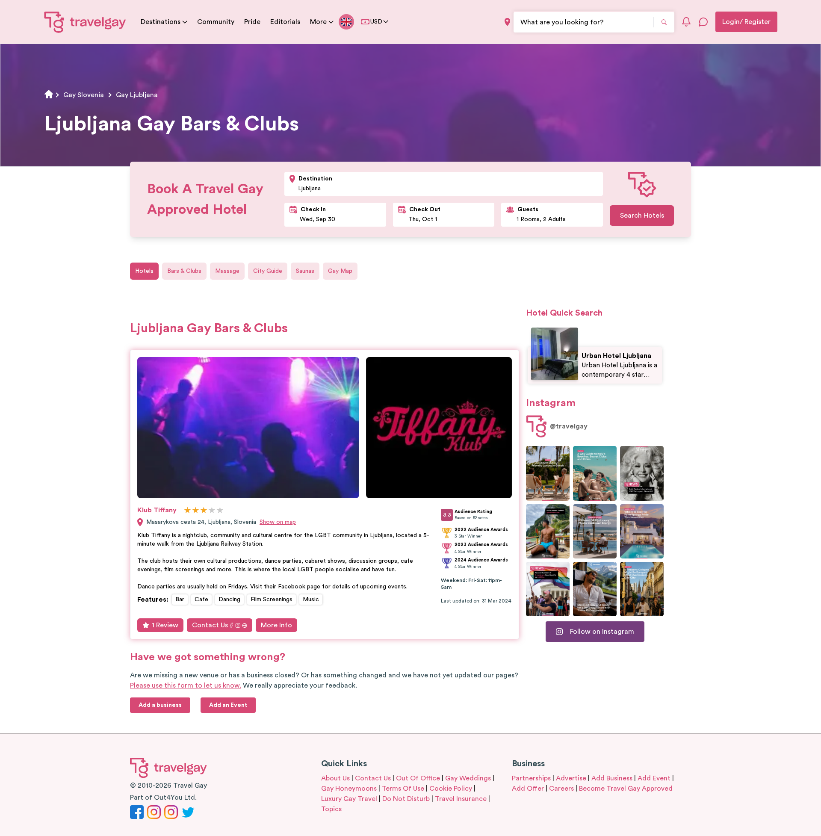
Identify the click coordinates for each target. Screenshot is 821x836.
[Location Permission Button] (507, 22)
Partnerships (531, 778)
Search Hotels (642, 215)
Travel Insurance (461, 798)
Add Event (654, 778)
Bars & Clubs (184, 271)
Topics (331, 809)
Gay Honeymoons (349, 788)
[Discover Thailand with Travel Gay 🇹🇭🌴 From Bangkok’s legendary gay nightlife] (548, 531)
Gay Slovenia (83, 95)
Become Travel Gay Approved (626, 788)
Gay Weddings (468, 778)
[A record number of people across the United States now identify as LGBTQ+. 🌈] (548, 589)
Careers (561, 788)
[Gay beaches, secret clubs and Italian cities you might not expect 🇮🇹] (595, 473)
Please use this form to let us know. (185, 685)
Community (215, 21)
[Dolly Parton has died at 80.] (642, 473)
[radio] (187, 511)
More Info (276, 625)
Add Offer (528, 788)
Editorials (285, 21)
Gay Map (340, 271)
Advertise (571, 778)
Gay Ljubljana (137, 95)
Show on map (278, 522)
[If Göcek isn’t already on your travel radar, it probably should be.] (548, 473)
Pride (252, 21)
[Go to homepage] (85, 22)
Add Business (611, 778)
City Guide (267, 271)
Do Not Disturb (406, 798)
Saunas (305, 271)
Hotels (144, 271)
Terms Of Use (403, 788)
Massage (227, 271)
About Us (335, 778)
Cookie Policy (450, 788)
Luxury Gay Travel (349, 798)
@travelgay (569, 426)
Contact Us (210, 625)
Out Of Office (418, 778)
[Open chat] (703, 22)
